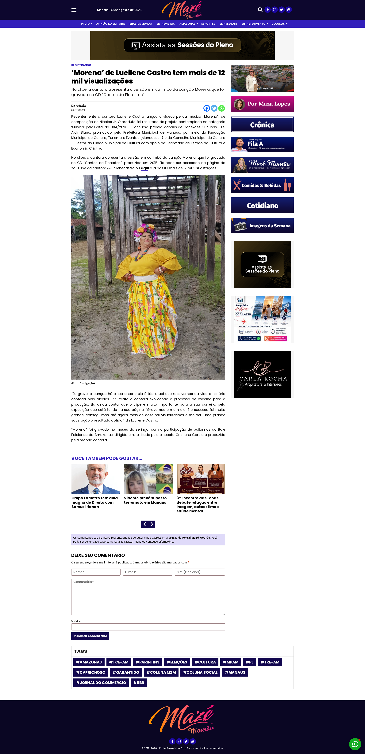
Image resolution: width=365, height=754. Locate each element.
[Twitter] (214, 108)
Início (85, 24)
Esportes (208, 24)
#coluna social (200, 672)
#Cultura (205, 662)
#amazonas (89, 662)
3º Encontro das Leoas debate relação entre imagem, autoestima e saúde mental (145, 505)
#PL (249, 662)
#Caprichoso (90, 672)
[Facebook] (206, 108)
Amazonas (187, 24)
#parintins (147, 662)
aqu (144, 168)
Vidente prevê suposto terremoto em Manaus (92, 500)
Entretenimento (254, 24)
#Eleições (177, 662)
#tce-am (119, 662)
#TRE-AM (270, 662)
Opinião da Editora (110, 24)
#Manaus (235, 672)
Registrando (81, 65)
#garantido (126, 672)
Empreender (228, 24)
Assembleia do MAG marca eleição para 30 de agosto (198, 502)
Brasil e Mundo (140, 24)
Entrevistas (166, 24)
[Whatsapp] (221, 108)
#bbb (138, 682)
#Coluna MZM (161, 672)
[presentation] (144, 524)
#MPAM (230, 662)
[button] (355, 744)
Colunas (278, 24)
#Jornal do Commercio (101, 682)
